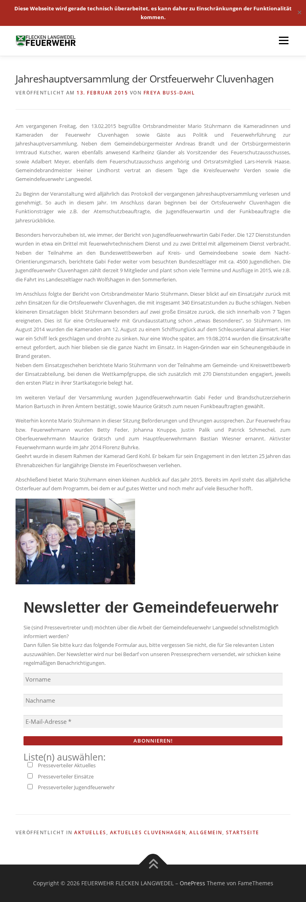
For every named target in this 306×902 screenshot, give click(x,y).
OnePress (192, 883)
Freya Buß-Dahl (169, 92)
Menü (283, 40)
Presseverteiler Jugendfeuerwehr (76, 787)
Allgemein (205, 832)
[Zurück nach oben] (153, 865)
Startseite (242, 832)
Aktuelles (90, 832)
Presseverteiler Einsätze (65, 776)
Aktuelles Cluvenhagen (148, 832)
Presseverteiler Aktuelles (66, 765)
